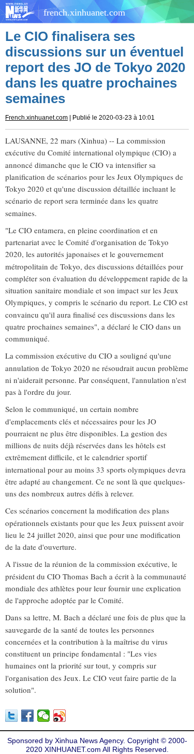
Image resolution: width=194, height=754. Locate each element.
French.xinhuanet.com (36, 117)
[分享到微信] (43, 715)
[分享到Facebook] (27, 715)
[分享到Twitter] (11, 715)
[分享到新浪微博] (59, 715)
